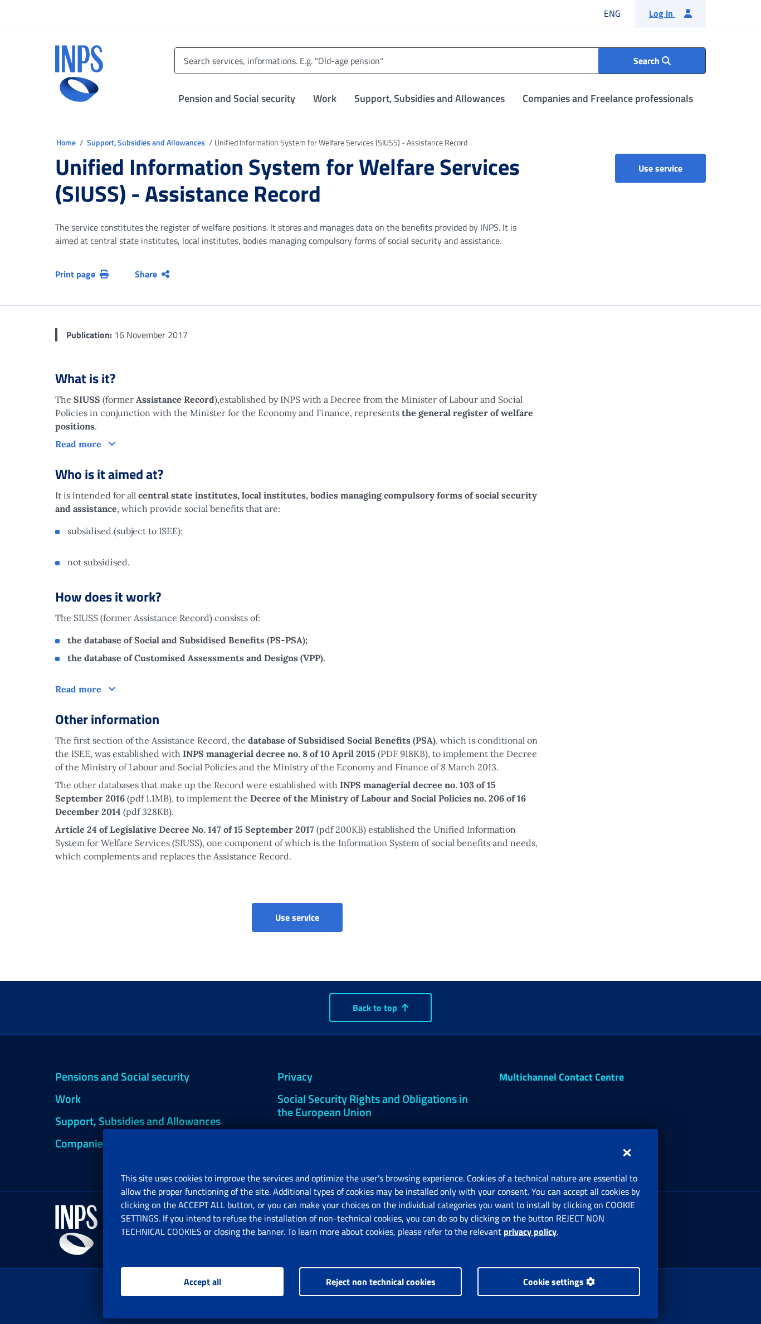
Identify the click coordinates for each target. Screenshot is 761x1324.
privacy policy (530, 1231)
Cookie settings (554, 1281)
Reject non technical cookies (381, 1281)
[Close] (627, 1152)
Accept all (202, 1281)
